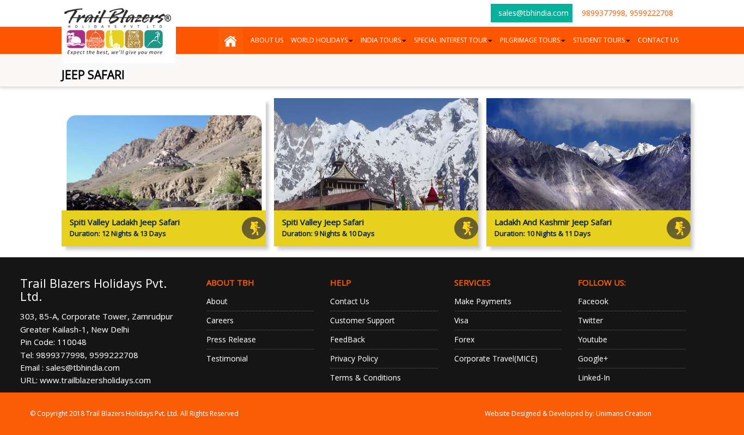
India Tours (381, 40)
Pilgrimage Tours (530, 40)
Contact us (658, 40)
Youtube (592, 339)
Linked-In (594, 377)
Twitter (590, 320)
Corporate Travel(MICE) (496, 358)
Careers (220, 320)
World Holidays (319, 40)
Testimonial (227, 358)
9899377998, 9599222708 (627, 13)
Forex (464, 339)
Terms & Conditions (365, 377)
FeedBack (347, 339)
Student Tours (599, 40)
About (217, 301)
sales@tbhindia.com (533, 13)
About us (267, 40)
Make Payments (482, 301)
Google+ (593, 358)
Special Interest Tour (450, 40)
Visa (461, 320)
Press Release (231, 339)
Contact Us (349, 301)
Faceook (593, 301)
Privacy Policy (354, 358)
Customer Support (362, 320)
